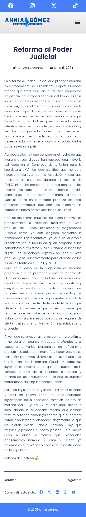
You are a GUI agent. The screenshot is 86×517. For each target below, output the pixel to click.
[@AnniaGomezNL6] (75, 5)
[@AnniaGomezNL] (32, 5)
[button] (77, 22)
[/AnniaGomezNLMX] (11, 5)
